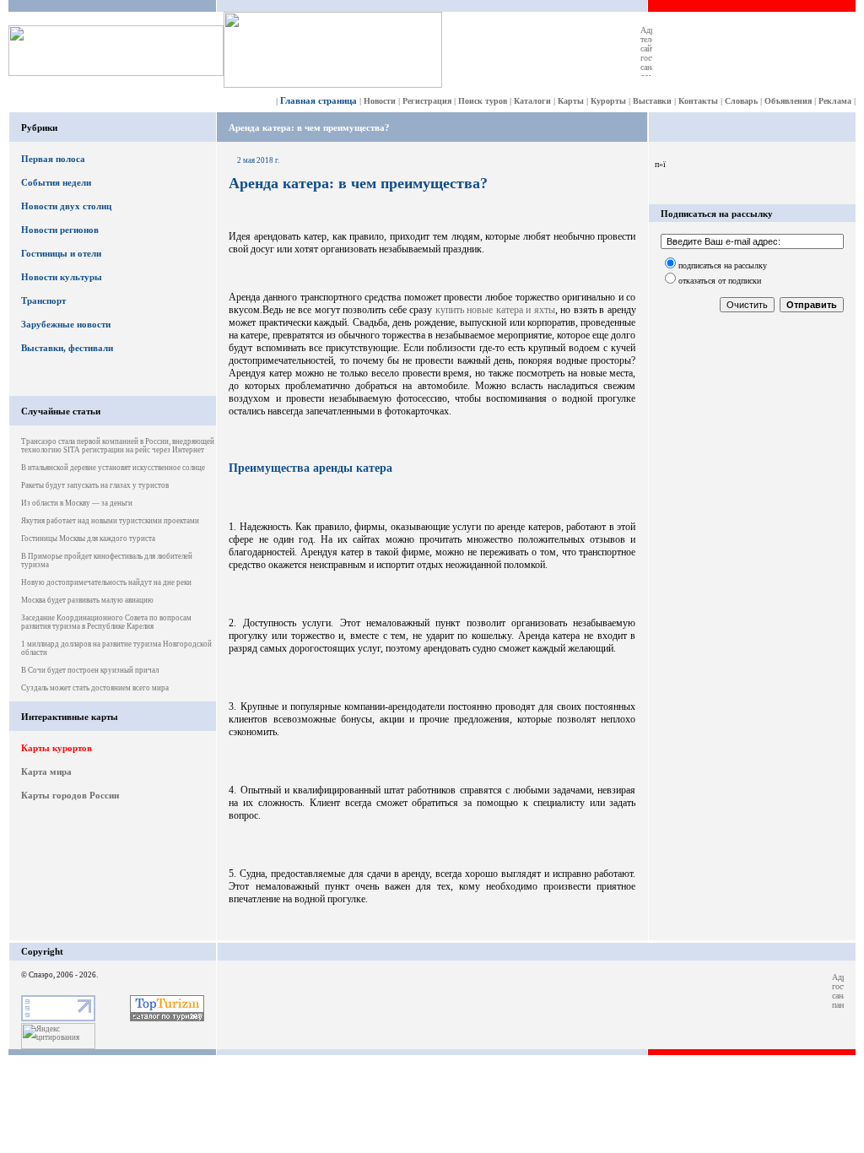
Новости (380, 101)
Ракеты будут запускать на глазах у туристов (95, 485)
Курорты (608, 101)
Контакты (698, 101)
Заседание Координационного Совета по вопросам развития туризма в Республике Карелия (106, 622)
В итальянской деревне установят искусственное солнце (113, 467)
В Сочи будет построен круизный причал (90, 670)
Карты (571, 101)
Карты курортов (56, 748)
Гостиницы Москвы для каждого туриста (88, 538)
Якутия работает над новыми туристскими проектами (110, 521)
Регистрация (426, 101)
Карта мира (46, 771)
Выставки (652, 101)
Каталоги (532, 101)
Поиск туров (482, 101)
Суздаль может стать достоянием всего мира (95, 688)
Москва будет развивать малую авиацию (87, 600)
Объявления (788, 101)
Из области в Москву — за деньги (76, 503)
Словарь (741, 101)
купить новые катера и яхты (495, 310)
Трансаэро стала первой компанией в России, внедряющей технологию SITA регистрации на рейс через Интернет (117, 445)
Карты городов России (70, 795)
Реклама (834, 101)
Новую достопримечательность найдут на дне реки (106, 582)
